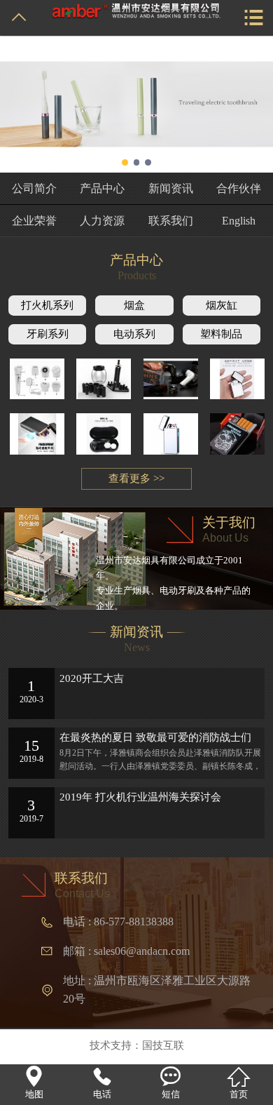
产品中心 (102, 188)
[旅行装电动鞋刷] (103, 434)
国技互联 (163, 1045)
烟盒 (134, 305)
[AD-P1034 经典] (237, 379)
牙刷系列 (48, 334)
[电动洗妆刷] (103, 379)
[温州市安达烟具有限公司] (137, 9)
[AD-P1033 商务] (37, 434)
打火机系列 (47, 305)
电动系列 (134, 334)
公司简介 (34, 188)
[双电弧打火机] (171, 434)
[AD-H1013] (237, 434)
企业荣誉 (34, 221)
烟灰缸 (221, 305)
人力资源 (102, 221)
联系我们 (170, 221)
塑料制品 (221, 334)
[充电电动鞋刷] (171, 379)
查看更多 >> (136, 478)
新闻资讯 (170, 188)
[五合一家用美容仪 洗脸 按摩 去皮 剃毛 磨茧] (37, 379)
